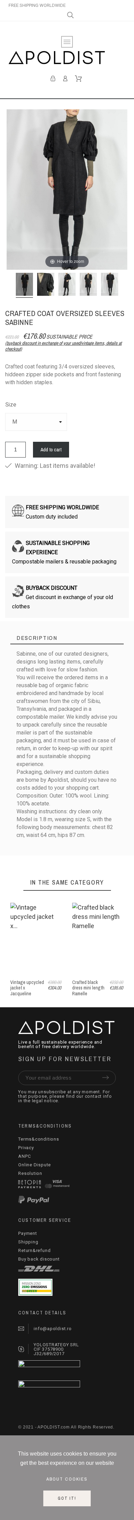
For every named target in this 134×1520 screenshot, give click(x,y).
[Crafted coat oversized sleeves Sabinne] (24, 285)
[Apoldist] (57, 58)
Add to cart (51, 449)
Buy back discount (38, 1259)
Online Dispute (34, 1164)
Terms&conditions (38, 1139)
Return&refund (34, 1250)
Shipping (28, 1241)
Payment (27, 1233)
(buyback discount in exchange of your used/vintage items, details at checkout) (63, 346)
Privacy (26, 1147)
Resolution (30, 1173)
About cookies (67, 1479)
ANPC (24, 1156)
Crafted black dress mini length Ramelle (88, 988)
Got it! (67, 1498)
